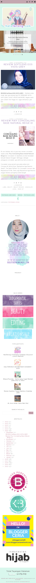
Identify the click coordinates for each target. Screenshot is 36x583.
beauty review (19, 187)
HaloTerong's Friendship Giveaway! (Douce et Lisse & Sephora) (18, 355)
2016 (6, 462)
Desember (9, 432)
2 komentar (18, 185)
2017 (6, 461)
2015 (6, 464)
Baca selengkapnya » (18, 106)
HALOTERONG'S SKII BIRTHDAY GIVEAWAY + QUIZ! (18, 367)
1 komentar (18, 114)
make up (21, 189)
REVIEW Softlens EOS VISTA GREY (18, 65)
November (9, 439)
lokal (15, 189)
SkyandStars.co (25, 581)
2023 (6, 423)
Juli (7, 446)
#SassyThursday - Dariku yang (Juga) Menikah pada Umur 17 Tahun (18, 379)
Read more (18, 45)
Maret (8, 453)
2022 (6, 425)
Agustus (9, 444)
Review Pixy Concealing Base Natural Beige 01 (18, 122)
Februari (9, 455)
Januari (8, 457)
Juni (7, 448)
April (8, 452)
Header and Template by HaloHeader (12, 578)
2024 (6, 421)
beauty (10, 187)
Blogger (17, 579)
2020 (7, 429)
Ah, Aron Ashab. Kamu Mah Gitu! (18, 403)
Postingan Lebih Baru (9, 195)
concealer (29, 187)
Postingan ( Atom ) (14, 202)
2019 (6, 430)
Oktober (9, 441)
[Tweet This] (16, 112)
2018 (6, 459)
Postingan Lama (29, 195)
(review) (29, 168)
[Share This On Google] (21, 112)
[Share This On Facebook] (14, 112)
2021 (6, 427)
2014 (6, 466)
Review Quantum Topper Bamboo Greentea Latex (18, 391)
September (10, 443)
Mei (7, 450)
